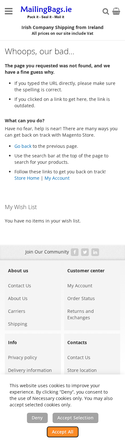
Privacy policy (22, 357)
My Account (57, 178)
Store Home (26, 178)
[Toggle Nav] (9, 11)
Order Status (81, 298)
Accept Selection (75, 418)
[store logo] (46, 12)
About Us (18, 298)
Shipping (17, 324)
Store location (82, 370)
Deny (37, 418)
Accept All (62, 432)
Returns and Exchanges (80, 314)
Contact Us (19, 286)
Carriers (16, 311)
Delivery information (30, 370)
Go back (22, 146)
